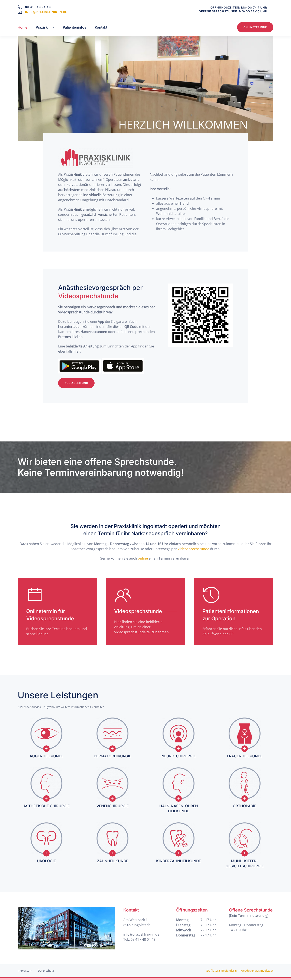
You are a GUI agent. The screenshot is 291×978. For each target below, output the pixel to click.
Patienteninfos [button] (74, 27)
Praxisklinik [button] (45, 27)
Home (22, 27)
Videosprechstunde (193, 549)
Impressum (25, 970)
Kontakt (101, 27)
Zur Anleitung (76, 383)
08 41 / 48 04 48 (143, 939)
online (143, 558)
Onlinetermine (255, 27)
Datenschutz (46, 970)
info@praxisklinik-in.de (46, 12)
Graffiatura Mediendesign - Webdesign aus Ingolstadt (239, 970)
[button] (46, 748)
